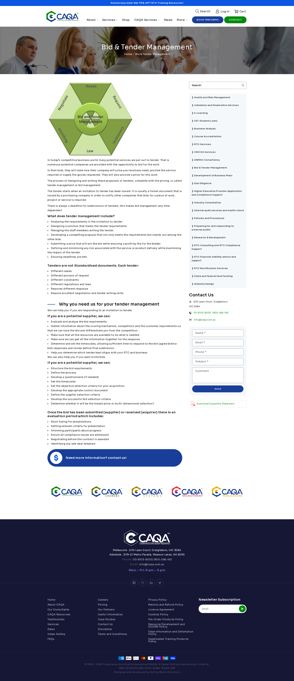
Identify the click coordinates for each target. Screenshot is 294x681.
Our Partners (106, 609)
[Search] (243, 85)
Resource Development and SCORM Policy (166, 625)
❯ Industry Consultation (206, 202)
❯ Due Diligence (202, 183)
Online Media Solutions (165, 672)
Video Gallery (56, 634)
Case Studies (106, 619)
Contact (235, 19)
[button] (203, 11)
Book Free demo (208, 19)
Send (218, 388)
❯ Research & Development (209, 237)
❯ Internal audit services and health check (218, 210)
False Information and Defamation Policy (170, 633)
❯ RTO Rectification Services (210, 268)
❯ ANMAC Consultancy (206, 159)
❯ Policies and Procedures (208, 218)
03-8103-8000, (142, 559)
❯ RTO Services (201, 144)
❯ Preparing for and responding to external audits (213, 227)
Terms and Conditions (112, 634)
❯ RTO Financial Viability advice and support (214, 258)
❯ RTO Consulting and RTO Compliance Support (216, 247)
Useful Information (110, 614)
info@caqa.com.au (205, 319)
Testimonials (55, 619)
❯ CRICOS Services (203, 152)
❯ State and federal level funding (212, 276)
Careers (103, 600)
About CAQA (55, 604)
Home (128, 54)
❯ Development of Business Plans (212, 175)
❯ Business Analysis (204, 128)
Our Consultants (58, 609)
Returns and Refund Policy (165, 604)
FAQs (50, 639)
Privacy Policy (157, 600)
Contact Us (105, 624)
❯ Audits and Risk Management (211, 97)
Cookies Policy (158, 614)
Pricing (102, 604)
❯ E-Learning (200, 112)
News (51, 629)
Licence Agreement (161, 609)
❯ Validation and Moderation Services (215, 105)
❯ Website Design (203, 283)
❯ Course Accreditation (206, 136)
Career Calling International (178, 664)
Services (53, 624)
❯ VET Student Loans (204, 120)
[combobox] (217, 85)
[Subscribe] (242, 608)
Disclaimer (105, 629)
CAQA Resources (58, 614)
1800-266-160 (220, 312)
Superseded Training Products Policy (168, 640)
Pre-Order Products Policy (165, 619)
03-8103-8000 (202, 312)
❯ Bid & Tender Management (209, 167)
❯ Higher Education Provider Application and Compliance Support (217, 193)
